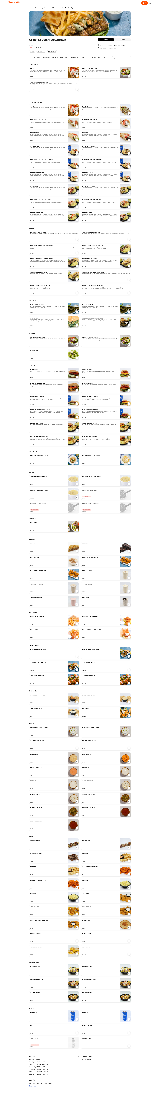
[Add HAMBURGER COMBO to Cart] (77, 403)
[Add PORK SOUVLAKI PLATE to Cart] (129, 266)
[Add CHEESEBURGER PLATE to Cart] (129, 430)
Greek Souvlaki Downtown (53, 8)
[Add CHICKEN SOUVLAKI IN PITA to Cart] (77, 126)
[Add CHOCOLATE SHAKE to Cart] (77, 591)
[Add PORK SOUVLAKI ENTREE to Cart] (77, 239)
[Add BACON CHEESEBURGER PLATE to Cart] (77, 443)
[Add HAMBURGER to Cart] (77, 377)
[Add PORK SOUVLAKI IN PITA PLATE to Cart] (129, 206)
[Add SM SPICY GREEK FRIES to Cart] (77, 986)
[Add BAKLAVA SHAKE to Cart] (129, 578)
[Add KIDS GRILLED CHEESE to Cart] (77, 623)
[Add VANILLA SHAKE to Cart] (129, 591)
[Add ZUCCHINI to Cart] (129, 900)
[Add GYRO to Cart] (77, 76)
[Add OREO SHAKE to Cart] (129, 604)
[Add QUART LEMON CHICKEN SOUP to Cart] (77, 497)
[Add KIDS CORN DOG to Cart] (77, 637)
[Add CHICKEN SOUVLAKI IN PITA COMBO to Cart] (77, 166)
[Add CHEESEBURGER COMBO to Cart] (129, 403)
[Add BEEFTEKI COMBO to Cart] (129, 180)
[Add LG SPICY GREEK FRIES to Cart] (129, 986)
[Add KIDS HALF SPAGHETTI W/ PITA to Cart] (129, 637)
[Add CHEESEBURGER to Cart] (129, 377)
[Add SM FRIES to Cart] (129, 860)
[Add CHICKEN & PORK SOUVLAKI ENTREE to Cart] (77, 252)
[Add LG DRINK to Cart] (129, 1019)
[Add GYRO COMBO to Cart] (77, 153)
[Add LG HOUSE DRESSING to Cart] (77, 828)
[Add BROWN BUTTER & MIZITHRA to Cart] (129, 463)
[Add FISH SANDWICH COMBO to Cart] (129, 417)
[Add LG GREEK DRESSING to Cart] (77, 815)
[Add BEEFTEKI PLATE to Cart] (129, 220)
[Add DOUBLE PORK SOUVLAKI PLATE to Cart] (77, 292)
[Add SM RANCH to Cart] (129, 774)
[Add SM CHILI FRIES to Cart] (77, 1000)
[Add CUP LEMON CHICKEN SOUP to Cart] (77, 484)
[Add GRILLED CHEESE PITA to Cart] (77, 954)
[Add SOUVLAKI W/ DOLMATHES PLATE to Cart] (129, 325)
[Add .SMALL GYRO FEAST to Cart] (129, 669)
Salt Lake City (39, 8)
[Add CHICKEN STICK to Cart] (77, 847)
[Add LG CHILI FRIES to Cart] (129, 1000)
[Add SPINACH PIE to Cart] (77, 325)
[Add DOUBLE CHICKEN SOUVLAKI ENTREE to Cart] (77, 266)
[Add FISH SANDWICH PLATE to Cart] (129, 443)
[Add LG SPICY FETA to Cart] (129, 761)
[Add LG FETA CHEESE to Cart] (129, 941)
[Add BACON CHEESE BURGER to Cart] (77, 390)
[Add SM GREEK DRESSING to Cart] (129, 801)
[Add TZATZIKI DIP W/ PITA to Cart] (77, 715)
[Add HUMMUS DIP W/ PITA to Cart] (129, 702)
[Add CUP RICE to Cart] (129, 887)
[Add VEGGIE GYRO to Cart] (77, 140)
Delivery (123, 39)
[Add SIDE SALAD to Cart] (77, 357)
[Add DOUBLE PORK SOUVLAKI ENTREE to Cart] (129, 252)
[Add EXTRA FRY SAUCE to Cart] (77, 774)
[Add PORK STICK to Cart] (129, 847)
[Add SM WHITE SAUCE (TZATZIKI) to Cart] (77, 734)
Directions (32, 1086)
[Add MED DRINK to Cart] (77, 1019)
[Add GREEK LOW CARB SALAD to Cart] (129, 76)
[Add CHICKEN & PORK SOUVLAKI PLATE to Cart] (129, 279)
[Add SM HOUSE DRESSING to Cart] (129, 815)
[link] (37, 58)
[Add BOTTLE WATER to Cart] (129, 1032)
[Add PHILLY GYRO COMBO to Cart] (129, 153)
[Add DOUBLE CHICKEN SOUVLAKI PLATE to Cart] (129, 292)
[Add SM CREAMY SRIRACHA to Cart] (77, 748)
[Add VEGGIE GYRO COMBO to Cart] (77, 180)
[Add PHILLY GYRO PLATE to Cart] (129, 193)
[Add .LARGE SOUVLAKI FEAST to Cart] (77, 669)
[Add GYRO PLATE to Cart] (77, 193)
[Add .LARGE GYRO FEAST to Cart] (129, 683)
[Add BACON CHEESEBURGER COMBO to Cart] (77, 417)
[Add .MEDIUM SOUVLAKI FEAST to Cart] (129, 656)
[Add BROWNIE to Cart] (129, 551)
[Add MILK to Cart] (77, 1032)
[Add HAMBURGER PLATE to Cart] (77, 430)
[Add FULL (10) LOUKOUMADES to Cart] (77, 578)
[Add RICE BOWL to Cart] (77, 530)
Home (31, 8)
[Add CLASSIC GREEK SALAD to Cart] (77, 344)
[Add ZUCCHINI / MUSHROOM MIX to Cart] (77, 927)
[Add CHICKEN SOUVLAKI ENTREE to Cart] (77, 89)
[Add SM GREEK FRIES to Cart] (77, 973)
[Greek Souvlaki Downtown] (13, 2)
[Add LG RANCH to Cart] (77, 788)
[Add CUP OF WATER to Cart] (129, 1046)
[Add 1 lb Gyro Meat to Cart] (129, 954)
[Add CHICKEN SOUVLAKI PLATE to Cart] (77, 279)
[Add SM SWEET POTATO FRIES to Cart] (129, 874)
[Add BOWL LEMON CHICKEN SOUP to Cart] (129, 484)
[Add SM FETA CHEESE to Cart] (77, 941)
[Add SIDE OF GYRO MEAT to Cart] (77, 860)
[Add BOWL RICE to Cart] (77, 900)
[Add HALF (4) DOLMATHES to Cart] (77, 312)
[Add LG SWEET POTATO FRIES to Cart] (77, 887)
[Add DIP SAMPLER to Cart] (129, 715)
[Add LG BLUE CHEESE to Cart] (77, 801)
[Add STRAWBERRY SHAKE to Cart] (77, 604)
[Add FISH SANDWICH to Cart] (129, 390)
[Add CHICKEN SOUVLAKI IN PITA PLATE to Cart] (77, 206)
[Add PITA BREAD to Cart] (129, 927)
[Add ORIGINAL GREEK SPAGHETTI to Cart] (77, 463)
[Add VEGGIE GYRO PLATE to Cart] (77, 220)
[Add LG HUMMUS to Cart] (77, 761)
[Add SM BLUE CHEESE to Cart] (129, 788)
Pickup (106, 39)
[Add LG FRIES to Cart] (77, 874)
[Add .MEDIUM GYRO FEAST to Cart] (77, 683)
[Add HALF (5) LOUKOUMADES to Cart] (129, 564)
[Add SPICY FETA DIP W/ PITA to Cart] (77, 702)
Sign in (151, 3)
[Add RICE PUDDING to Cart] (77, 564)
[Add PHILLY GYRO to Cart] (129, 113)
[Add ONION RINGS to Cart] (77, 914)
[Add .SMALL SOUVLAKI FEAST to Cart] (77, 656)
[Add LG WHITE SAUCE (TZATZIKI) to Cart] (129, 734)
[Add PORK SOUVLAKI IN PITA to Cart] (129, 126)
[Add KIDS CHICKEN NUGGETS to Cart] (129, 623)
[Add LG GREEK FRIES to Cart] (129, 973)
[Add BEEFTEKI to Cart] (129, 140)
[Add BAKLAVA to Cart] (77, 551)
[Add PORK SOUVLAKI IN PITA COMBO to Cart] (129, 166)
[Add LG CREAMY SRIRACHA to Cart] (129, 748)
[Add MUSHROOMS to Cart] (129, 914)
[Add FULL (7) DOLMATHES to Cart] (129, 312)
